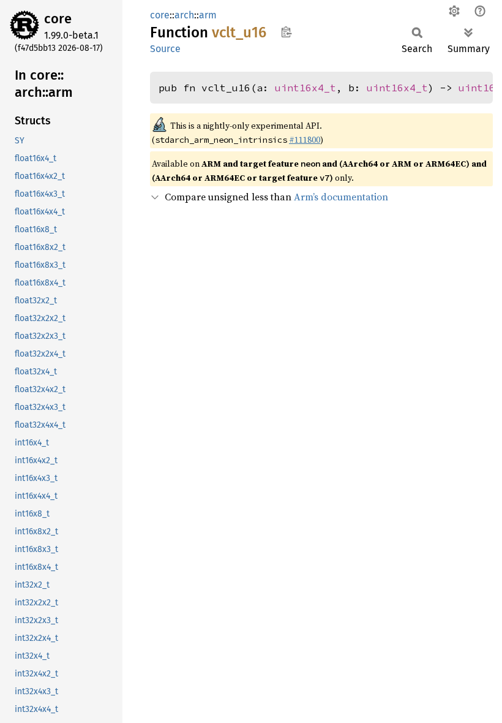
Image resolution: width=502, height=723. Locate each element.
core (58, 18)
